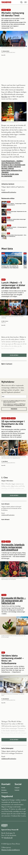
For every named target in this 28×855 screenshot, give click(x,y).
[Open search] (21, 2)
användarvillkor (19, 405)
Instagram (17, 787)
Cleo (12, 486)
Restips (13, 418)
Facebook (17, 790)
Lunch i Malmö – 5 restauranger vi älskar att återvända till (16, 204)
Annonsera (4, 790)
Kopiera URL (3, 55)
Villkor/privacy (6, 847)
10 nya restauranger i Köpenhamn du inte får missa (16, 212)
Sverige (3, 279)
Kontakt (3, 787)
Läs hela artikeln (14, 355)
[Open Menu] (25, 2)
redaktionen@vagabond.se (8, 192)
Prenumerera (14, 409)
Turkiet (3, 541)
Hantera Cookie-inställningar (10, 850)
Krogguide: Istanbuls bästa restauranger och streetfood (16, 220)
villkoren (17, 400)
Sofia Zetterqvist (6, 698)
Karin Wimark (5, 461)
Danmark (4, 9)
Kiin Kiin (4, 97)
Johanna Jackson (6, 51)
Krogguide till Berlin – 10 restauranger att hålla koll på (17, 228)
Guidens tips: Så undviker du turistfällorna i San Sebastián (9, 266)
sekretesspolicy (10, 405)
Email (3, 396)
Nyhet (9, 9)
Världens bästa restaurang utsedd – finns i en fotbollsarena (16, 236)
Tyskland (4, 595)
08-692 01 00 (8, 838)
